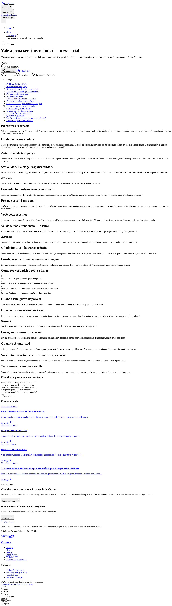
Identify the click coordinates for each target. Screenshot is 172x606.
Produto (5, 8)
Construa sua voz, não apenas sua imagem (24, 103)
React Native (11, 555)
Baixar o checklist (9, 501)
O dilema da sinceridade (16, 84)
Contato (4, 584)
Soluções (5, 12)
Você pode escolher (14, 96)
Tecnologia (11, 35)
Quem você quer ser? (15, 116)
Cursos (4, 15)
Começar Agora (8, 18)
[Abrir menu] (3, 21)
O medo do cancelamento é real (19, 111)
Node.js (9, 547)
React (8, 550)
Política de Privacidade (23, 584)
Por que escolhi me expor (17, 94)
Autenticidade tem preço (16, 86)
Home (9, 28)
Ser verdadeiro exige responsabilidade (22, 89)
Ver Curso (6, 518)
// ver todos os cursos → (16, 559)
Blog (9, 15)
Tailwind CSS (12, 557)
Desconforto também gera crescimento (22, 91)
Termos (11, 584)
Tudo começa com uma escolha (19, 120)
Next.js (9, 552)
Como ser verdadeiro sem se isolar (20, 106)
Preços (14, 15)
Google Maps (12, 575)
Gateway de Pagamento (16, 572)
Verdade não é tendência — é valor (21, 99)
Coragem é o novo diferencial (19, 113)
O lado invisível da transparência (20, 101)
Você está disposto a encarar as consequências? (26, 118)
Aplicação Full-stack (15, 570)
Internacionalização (14, 577)
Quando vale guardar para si (18, 108)
